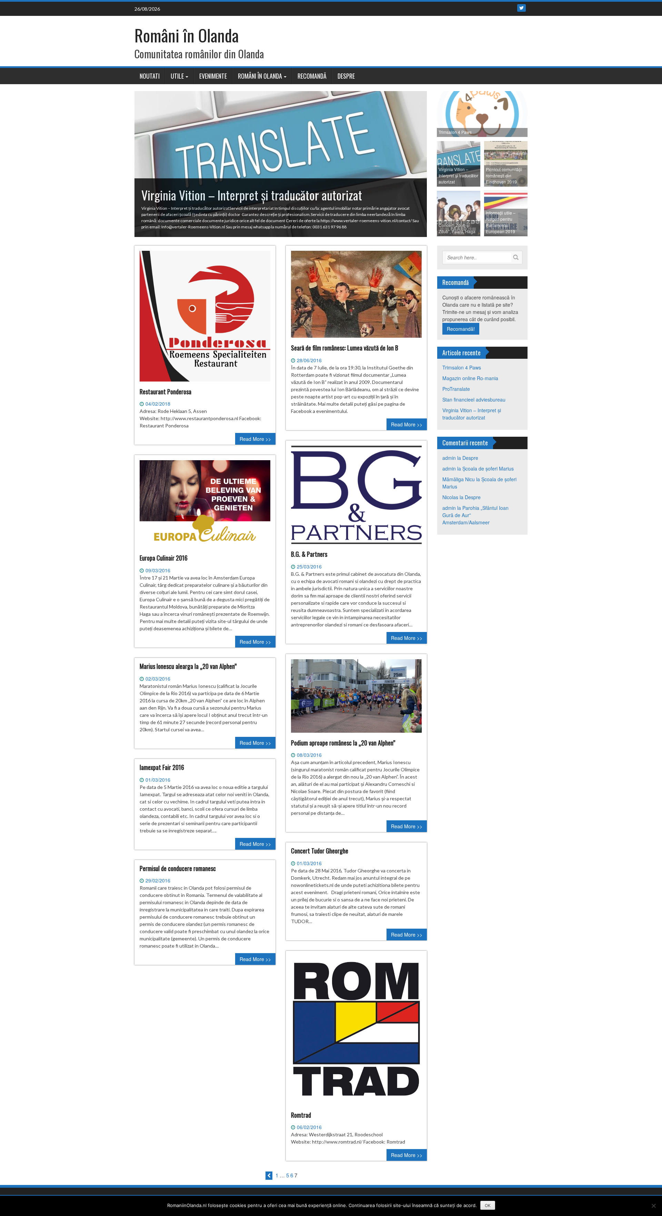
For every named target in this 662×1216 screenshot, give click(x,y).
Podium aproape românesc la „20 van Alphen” (343, 742)
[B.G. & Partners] (356, 497)
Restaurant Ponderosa (165, 391)
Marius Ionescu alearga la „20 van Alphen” (188, 666)
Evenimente (213, 75)
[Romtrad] (356, 1033)
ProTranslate (456, 388)
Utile (177, 75)
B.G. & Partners (309, 554)
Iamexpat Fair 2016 (162, 767)
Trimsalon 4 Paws (461, 367)
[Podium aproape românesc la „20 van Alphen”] (356, 698)
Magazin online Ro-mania (470, 378)
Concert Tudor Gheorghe (319, 850)
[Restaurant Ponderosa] (205, 318)
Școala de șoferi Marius (488, 468)
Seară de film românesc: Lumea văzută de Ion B (344, 347)
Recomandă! (461, 328)
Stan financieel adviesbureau (473, 399)
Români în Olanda (186, 35)
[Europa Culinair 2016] (205, 506)
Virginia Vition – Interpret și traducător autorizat (471, 414)
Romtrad (301, 1114)
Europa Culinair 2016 (164, 557)
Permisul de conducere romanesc (178, 868)
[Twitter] (521, 8)
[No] (653, 1205)
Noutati (150, 75)
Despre (346, 75)
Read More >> (255, 438)
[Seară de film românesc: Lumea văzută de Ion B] (356, 297)
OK (488, 1205)
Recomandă (312, 75)
